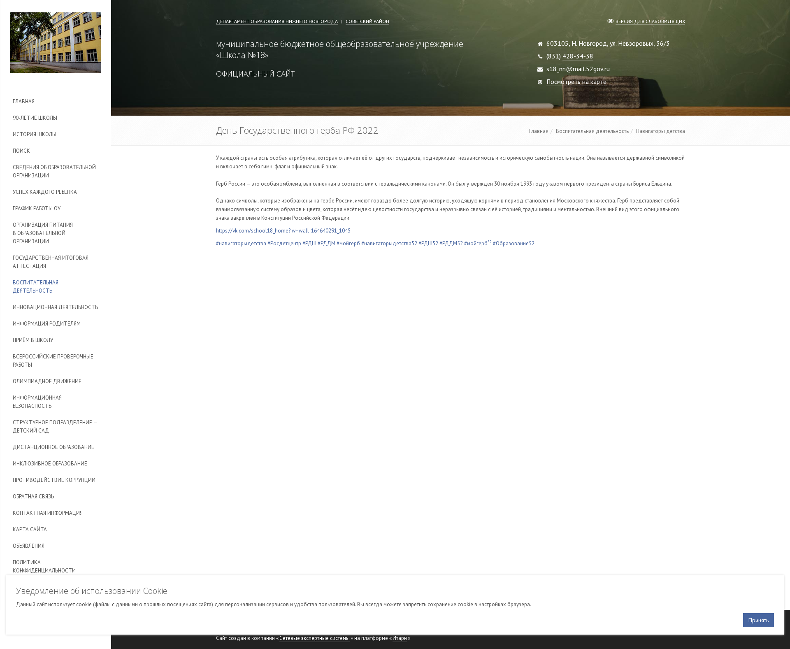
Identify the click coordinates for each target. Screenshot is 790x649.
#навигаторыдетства (241, 243)
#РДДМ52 (451, 243)
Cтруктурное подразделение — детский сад (55, 426)
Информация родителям (47, 323)
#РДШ (309, 243)
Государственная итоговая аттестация (50, 262)
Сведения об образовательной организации (54, 171)
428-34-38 (577, 56)
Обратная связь (33, 496)
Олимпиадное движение (47, 381)
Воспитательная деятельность (35, 286)
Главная (24, 101)
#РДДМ (326, 243)
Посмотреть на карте (576, 81)
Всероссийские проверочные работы (53, 360)
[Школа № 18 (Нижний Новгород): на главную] (55, 42)
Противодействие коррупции (54, 480)
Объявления (28, 545)
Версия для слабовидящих (650, 21)
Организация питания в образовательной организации (43, 233)
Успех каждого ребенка (45, 191)
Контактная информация (48, 512)
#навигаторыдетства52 (389, 243)
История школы (34, 134)
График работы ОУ (36, 208)
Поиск (21, 150)
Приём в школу (33, 340)
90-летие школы (35, 117)
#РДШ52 (428, 243)
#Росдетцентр (284, 243)
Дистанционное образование (53, 447)
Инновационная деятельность (55, 307)
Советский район (367, 21)
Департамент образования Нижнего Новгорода (277, 21)
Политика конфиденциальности (44, 566)
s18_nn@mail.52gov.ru (578, 69)
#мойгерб (348, 243)
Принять (758, 620)
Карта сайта (30, 529)
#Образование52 (513, 243)
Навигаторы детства (660, 131)
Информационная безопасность (37, 401)
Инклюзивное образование (50, 463)
